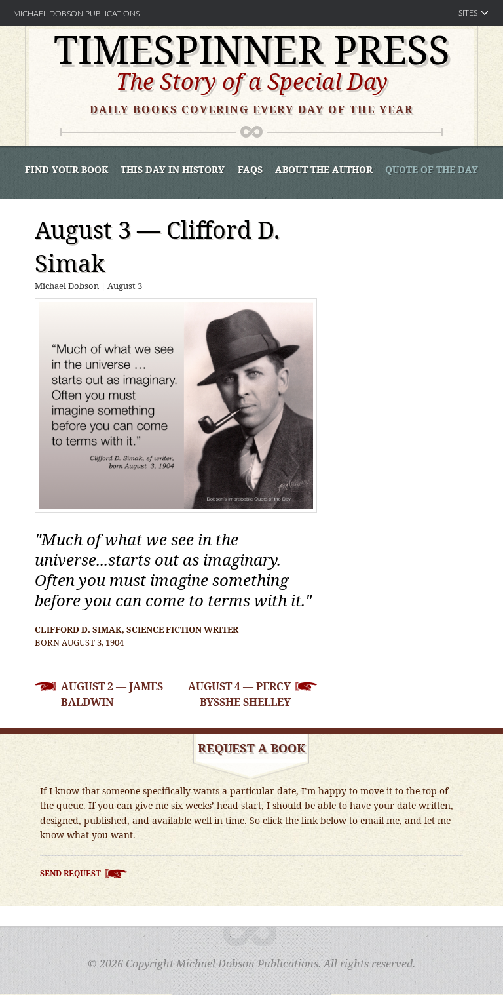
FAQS (250, 169)
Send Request (70, 873)
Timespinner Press (252, 49)
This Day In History (173, 169)
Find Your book (66, 169)
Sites (467, 13)
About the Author (324, 169)
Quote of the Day (431, 169)
